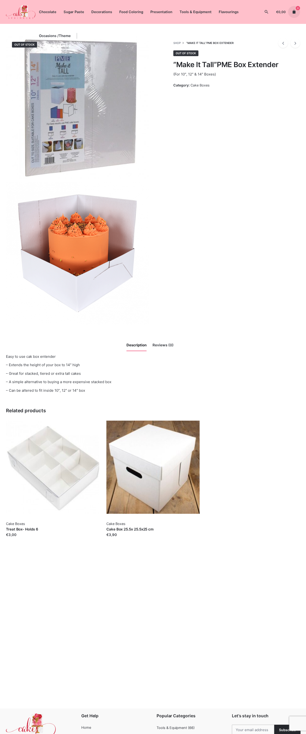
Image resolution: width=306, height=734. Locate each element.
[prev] (283, 43)
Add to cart (15, 539)
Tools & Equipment (172, 728)
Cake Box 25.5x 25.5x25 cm (129, 529)
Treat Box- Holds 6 (22, 529)
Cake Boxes (200, 85)
